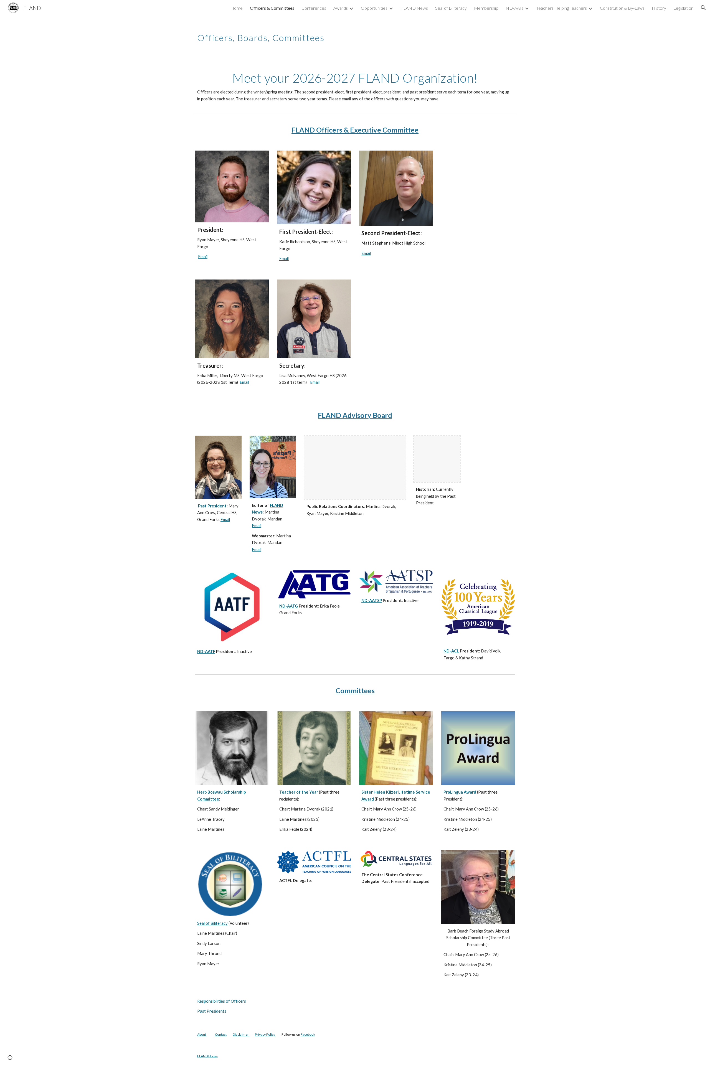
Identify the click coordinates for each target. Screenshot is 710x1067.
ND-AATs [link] (514, 8)
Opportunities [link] (374, 8)
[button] (703, 7)
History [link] (659, 8)
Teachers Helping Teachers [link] (561, 8)
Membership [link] (486, 8)
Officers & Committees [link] (272, 8)
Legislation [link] (683, 8)
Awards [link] (340, 8)
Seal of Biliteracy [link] (451, 8)
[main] (355, 34)
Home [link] (236, 8)
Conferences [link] (313, 8)
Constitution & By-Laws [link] (622, 8)
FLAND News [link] (414, 8)
